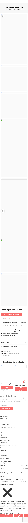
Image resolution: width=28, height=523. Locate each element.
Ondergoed (3, 450)
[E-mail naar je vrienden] (21, 325)
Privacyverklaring (18, 479)
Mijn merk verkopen (5, 440)
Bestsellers (3, 448)
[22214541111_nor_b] (14, 39)
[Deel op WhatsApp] (19, 325)
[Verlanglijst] (3, 16)
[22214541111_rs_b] (14, 148)
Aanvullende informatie (9, 347)
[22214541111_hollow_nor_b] (14, 255)
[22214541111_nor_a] (14, 78)
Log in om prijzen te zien (11, 314)
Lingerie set (19, 9)
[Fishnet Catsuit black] (21, 373)
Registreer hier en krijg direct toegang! (10, 513)
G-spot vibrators (4, 458)
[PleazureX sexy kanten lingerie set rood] (7, 373)
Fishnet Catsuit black (21, 385)
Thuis (7, 9)
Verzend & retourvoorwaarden (18, 481)
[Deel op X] (7, 325)
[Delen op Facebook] (10, 325)
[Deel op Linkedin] (16, 325)
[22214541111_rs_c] (14, 208)
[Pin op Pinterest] (13, 325)
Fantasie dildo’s (4, 453)
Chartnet (2, 476)
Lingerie (12, 9)
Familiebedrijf (3, 437)
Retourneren (3, 442)
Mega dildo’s (3, 455)
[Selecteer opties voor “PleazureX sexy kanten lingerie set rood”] (11, 381)
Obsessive (7, 318)
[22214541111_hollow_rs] (14, 289)
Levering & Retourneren (9, 322)
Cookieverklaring (4, 481)
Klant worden (7, 515)
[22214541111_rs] (14, 105)
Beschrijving (5, 342)
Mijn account (3, 435)
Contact (2, 432)
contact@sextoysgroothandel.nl (8, 427)
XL (6, 390)
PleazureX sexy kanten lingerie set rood (7, 384)
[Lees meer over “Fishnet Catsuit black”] (24, 381)
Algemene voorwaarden (6, 479)
